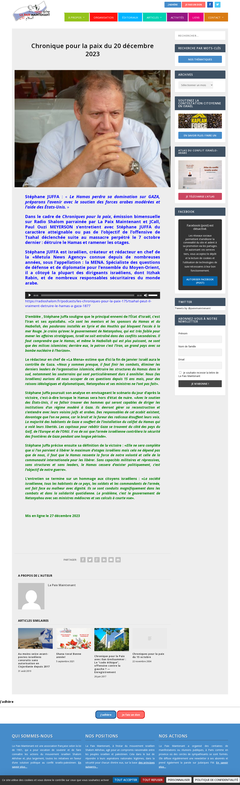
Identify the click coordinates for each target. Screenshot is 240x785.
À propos (75, 17)
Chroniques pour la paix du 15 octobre (148, 655)
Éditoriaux (130, 17)
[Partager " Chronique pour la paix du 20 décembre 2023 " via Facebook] (82, 559)
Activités (177, 17)
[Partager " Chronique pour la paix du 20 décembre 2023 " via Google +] (96, 559)
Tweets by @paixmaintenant (193, 308)
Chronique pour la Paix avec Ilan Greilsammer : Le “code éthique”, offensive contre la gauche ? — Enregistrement (110, 664)
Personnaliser (179, 780)
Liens (196, 17)
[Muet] (145, 295)
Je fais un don (193, 4)
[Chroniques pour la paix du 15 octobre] (149, 638)
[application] (92, 295)
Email (181, 359)
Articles (153, 17)
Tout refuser (152, 780)
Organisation (103, 17)
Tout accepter (126, 780)
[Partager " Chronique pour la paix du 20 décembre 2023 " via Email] (111, 559)
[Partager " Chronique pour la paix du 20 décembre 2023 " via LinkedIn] (104, 559)
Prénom (182, 333)
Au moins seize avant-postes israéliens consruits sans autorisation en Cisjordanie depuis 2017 (34, 660)
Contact (214, 17)
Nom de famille (187, 346)
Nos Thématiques (200, 59)
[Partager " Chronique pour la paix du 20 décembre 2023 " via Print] (118, 559)
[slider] (153, 295)
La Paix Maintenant (62, 585)
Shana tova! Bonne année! (68, 655)
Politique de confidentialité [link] (216, 780)
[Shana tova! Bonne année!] (73, 638)
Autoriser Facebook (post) (200, 281)
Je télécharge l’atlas (200, 196)
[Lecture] (29, 295)
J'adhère (173, 4)
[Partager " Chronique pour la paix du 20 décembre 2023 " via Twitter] (89, 559)
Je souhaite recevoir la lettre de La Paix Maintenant (198, 374)
